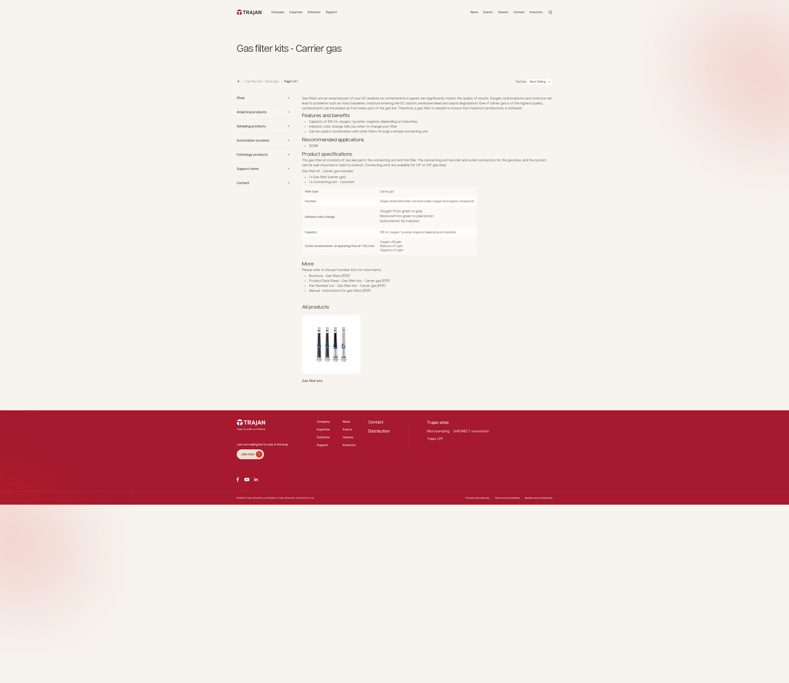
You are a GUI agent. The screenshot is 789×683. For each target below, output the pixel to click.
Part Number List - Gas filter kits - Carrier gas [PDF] (347, 286)
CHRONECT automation (471, 431)
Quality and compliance (538, 498)
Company (277, 12)
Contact (519, 12)
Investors (536, 12)
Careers (503, 12)
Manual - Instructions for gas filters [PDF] (339, 291)
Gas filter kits (312, 381)
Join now (247, 454)
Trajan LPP (435, 439)
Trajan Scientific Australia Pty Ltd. (296, 498)
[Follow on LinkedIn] (256, 479)
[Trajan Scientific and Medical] (249, 12)
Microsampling (438, 431)
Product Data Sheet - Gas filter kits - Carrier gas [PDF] (349, 281)
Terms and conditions (507, 498)
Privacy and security (478, 498)
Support (331, 12)
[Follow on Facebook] (237, 479)
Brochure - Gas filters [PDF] (329, 276)
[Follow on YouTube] (247, 479)
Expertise (296, 12)
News (474, 12)
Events (488, 12)
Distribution (379, 431)
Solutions (314, 12)
